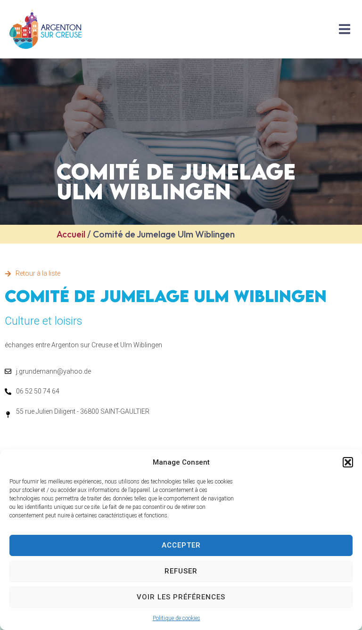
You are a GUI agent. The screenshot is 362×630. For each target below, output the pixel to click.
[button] (348, 462)
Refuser (181, 571)
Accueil (71, 234)
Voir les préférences (181, 597)
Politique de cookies (176, 618)
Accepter (181, 545)
